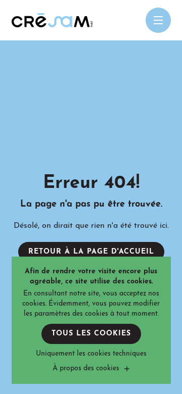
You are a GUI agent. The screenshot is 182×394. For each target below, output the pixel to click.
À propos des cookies (86, 368)
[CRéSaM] (52, 20)
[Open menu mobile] (158, 20)
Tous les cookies (91, 333)
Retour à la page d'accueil (91, 252)
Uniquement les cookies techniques (91, 354)
